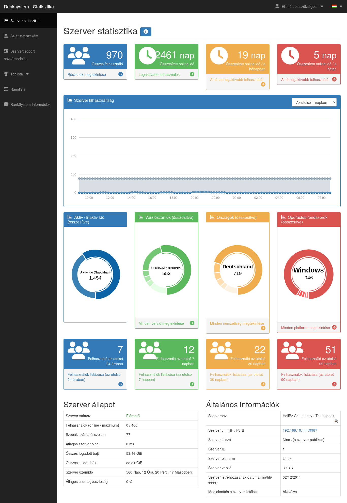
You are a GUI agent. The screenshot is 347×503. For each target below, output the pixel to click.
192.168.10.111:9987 (300, 430)
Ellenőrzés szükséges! (300, 6)
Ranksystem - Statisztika (29, 6)
